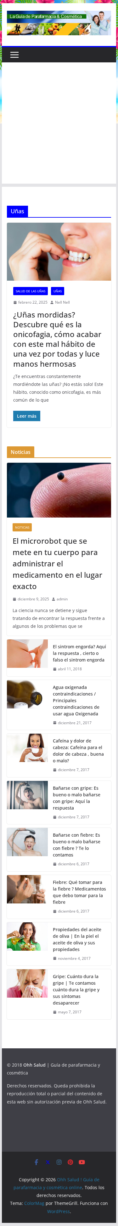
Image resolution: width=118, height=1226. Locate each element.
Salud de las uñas (30, 291)
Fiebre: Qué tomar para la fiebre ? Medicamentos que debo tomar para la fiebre (79, 892)
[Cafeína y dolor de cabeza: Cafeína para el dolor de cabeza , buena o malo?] (27, 755)
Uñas (57, 291)
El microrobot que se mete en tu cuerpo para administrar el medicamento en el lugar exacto (57, 563)
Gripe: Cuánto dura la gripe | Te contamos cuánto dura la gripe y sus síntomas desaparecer (76, 989)
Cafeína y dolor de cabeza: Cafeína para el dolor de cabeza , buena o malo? (78, 751)
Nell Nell (62, 302)
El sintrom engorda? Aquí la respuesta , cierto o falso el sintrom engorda (79, 653)
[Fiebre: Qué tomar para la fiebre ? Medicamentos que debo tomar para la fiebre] (27, 897)
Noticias (22, 527)
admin (62, 599)
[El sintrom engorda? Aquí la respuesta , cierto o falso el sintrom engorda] (27, 657)
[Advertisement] (59, 125)
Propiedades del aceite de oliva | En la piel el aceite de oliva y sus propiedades (77, 939)
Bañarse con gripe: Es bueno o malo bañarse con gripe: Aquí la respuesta (76, 798)
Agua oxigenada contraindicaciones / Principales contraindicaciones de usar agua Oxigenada (76, 700)
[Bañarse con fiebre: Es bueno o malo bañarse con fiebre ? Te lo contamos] (27, 849)
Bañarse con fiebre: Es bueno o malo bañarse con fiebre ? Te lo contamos (76, 845)
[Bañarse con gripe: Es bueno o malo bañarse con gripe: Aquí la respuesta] (27, 802)
